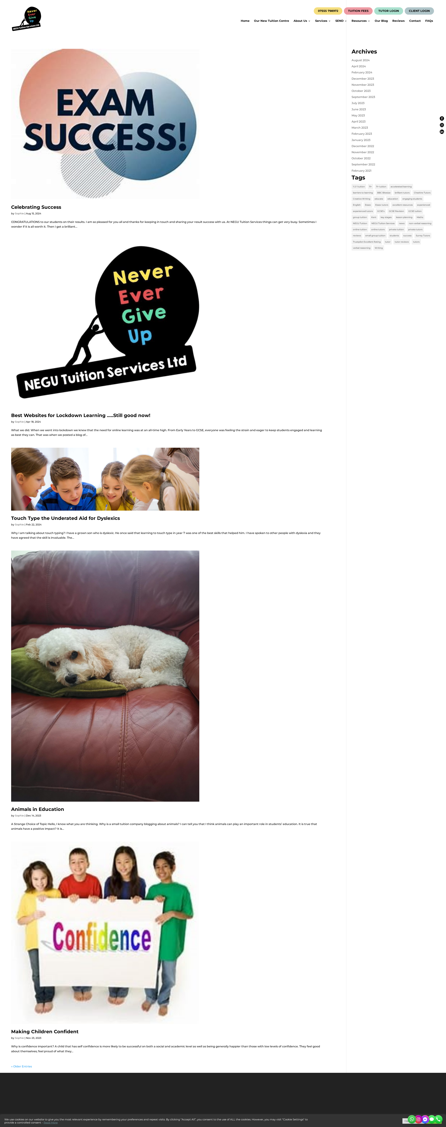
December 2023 (363, 78)
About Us (300, 21)
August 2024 (361, 60)
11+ (370, 186)
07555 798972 (328, 11)
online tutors (378, 229)
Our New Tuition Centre (271, 21)
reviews (357, 235)
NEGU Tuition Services (383, 223)
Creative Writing (361, 198)
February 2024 (362, 72)
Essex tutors (381, 205)
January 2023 (361, 140)
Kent (373, 217)
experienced (423, 205)
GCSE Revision (396, 211)
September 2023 (363, 97)
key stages (386, 217)
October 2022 (361, 158)
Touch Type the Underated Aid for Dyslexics (65, 518)
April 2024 (359, 66)
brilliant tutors (402, 192)
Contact (415, 21)
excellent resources (403, 205)
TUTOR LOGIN (388, 11)
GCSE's (381, 211)
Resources (359, 21)
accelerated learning (401, 186)
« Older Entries (21, 1066)
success (407, 235)
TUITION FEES (358, 11)
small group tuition (375, 235)
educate (379, 198)
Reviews (398, 21)
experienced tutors (363, 211)
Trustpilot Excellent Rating (367, 241)
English (357, 205)
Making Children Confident (45, 1031)
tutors (416, 241)
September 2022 (363, 164)
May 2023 (358, 115)
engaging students (412, 198)
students (394, 235)
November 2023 (363, 84)
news (402, 223)
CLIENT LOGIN (419, 11)
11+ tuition (381, 186)
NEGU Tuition (360, 223)
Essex (368, 205)
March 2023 (360, 127)
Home (245, 21)
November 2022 (363, 152)
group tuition (360, 217)
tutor (387, 241)
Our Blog (381, 21)
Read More (51, 1122)
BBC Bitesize (383, 192)
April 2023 (359, 121)
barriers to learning (363, 192)
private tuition (396, 229)
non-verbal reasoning (420, 223)
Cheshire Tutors (422, 192)
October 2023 (361, 91)
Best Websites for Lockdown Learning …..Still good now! (80, 415)
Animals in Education (37, 809)
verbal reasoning (361, 248)
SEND (339, 21)
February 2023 (362, 133)
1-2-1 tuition (359, 186)
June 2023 (359, 109)
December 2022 (363, 146)
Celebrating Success (36, 207)
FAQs (429, 21)
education (392, 198)
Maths (420, 217)
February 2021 (361, 170)
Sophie (19, 213)
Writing (379, 248)
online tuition (360, 229)
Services (321, 21)
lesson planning (404, 217)
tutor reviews (402, 241)
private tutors (415, 229)
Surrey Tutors (423, 235)
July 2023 (358, 103)
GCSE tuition (415, 211)
